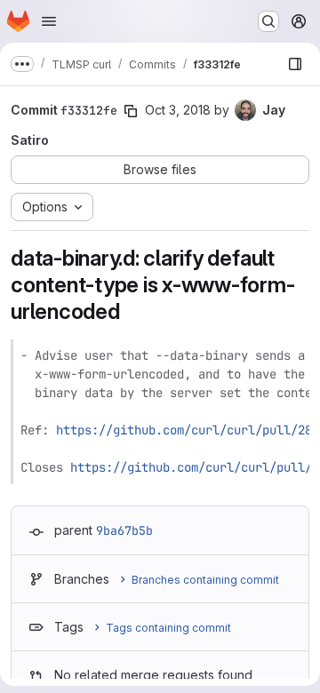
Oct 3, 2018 (178, 109)
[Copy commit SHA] (130, 111)
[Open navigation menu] (49, 21)
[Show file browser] (295, 64)
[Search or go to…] (268, 21)
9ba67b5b (124, 530)
